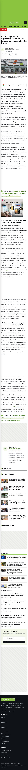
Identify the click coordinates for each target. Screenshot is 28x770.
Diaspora (3, 33)
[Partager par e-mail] (16, 54)
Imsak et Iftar (4, 755)
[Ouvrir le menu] (25, 22)
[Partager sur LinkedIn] (12, 54)
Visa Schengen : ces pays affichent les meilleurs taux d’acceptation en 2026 (15, 586)
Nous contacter (5, 741)
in (13, 711)
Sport (24, 26)
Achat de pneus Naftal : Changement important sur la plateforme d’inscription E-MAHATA (15, 571)
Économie (17, 26)
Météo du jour (4, 752)
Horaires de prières (6, 750)
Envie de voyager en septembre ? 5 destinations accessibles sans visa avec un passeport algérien (16, 564)
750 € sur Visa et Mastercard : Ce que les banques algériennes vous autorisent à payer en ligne (16, 558)
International (4, 727)
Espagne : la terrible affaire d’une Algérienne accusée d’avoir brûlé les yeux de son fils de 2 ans (13, 417)
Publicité (3, 743)
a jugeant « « (13, 270)
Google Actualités (5, 757)
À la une (3, 26)
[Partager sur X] (9, 54)
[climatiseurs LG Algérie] (14, 208)
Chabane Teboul (17, 407)
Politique (3, 720)
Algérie (10, 26)
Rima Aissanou (9, 48)
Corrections (4, 738)
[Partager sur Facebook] (5, 54)
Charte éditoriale (5, 736)
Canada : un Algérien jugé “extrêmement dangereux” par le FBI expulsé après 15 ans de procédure (13, 193)
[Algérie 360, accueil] (14, 22)
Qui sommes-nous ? (6, 734)
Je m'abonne (7, 641)
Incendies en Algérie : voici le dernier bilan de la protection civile (17, 579)
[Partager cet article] (2, 54)
